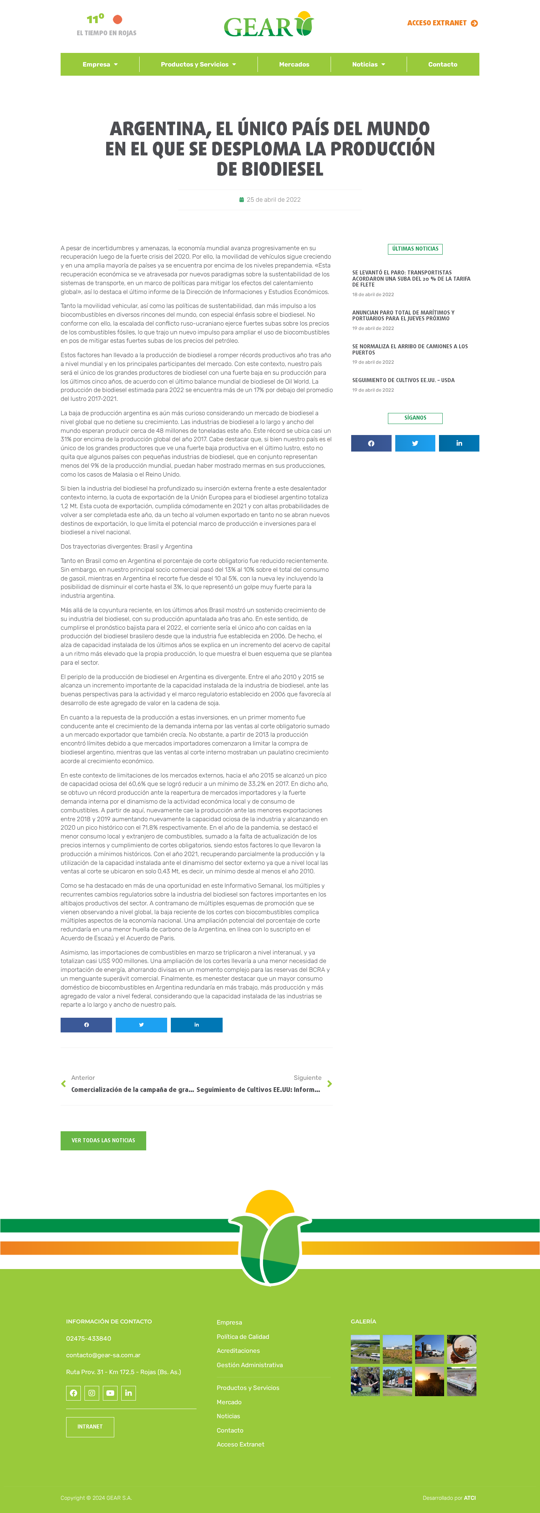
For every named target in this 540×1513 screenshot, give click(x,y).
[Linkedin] (128, 1393)
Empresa (96, 64)
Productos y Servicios (194, 64)
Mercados (294, 64)
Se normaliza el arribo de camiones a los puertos (410, 350)
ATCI (470, 1498)
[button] (86, 1025)
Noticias (365, 64)
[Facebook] (73, 1393)
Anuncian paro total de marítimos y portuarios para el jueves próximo (403, 316)
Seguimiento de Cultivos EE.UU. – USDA (403, 381)
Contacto (442, 64)
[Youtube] (110, 1393)
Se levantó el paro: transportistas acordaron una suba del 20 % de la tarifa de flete (411, 279)
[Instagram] (91, 1393)
